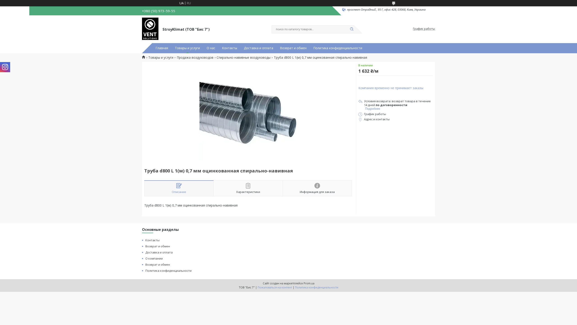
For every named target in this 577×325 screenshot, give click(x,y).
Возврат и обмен (293, 48)
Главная (162, 48)
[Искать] (351, 29)
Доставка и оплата (258, 48)
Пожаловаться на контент (275, 287)
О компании (154, 258)
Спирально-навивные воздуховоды (243, 58)
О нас (211, 48)
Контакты (229, 48)
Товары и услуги (187, 48)
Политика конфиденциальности (337, 48)
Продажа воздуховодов (195, 58)
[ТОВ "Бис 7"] (150, 29)
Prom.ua (309, 283)
